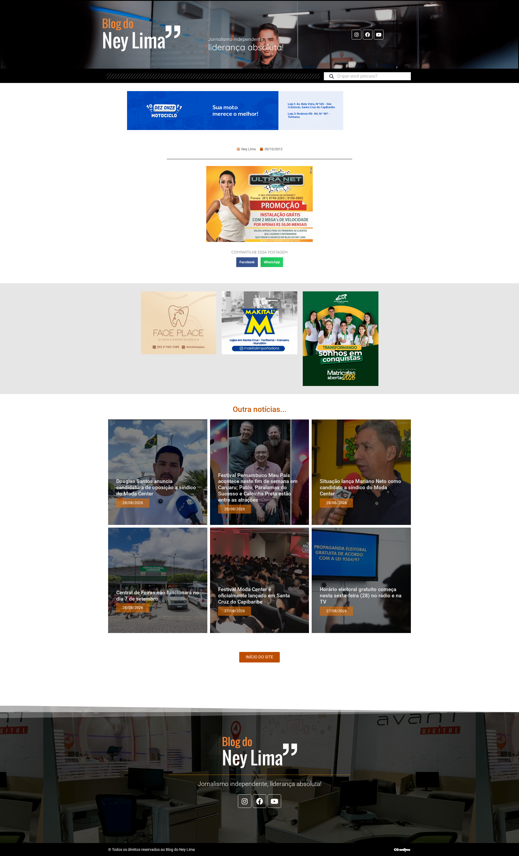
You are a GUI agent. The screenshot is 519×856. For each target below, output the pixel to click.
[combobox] (367, 76)
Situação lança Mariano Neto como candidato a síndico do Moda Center (360, 487)
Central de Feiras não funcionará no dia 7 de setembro (157, 595)
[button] (247, 262)
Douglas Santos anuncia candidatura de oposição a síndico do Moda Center (156, 487)
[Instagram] (356, 34)
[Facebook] (367, 34)
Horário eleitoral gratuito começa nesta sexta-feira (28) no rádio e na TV (360, 595)
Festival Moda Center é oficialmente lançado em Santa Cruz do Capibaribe (254, 595)
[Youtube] (379, 34)
